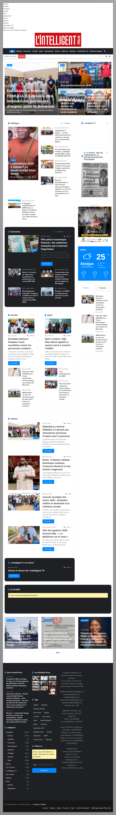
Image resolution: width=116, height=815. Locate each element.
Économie (6, 9)
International (7, 16)
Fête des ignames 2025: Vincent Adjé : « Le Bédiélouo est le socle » (55, 533)
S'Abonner (23, 30)
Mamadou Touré (38, 732)
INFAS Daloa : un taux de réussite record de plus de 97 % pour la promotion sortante (54, 56)
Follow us (38, 746)
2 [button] (59, 652)
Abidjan (35, 705)
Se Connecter (14, 30)
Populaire (102, 288)
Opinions (6, 21)
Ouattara (49, 732)
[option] (58, 88)
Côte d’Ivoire (46, 716)
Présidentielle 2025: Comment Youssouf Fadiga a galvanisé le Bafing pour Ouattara (63, 168)
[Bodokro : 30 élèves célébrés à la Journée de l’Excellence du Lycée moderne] (36, 688)
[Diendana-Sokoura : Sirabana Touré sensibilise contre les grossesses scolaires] (88, 299)
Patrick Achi (37, 736)
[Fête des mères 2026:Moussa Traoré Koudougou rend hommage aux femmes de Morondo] (85, 75)
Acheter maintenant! (82, 808)
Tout (61, 123)
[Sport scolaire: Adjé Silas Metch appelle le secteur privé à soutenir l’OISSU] (44, 683)
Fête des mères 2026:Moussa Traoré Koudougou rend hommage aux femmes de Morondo (83, 82)
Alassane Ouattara (39, 709)
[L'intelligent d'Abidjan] (58, 40)
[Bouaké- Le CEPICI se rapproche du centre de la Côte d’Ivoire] (47, 291)
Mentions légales (8, 28)
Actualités (9, 732)
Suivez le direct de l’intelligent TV (26, 570)
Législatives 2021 (38, 728)
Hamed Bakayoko (45, 720)
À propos (52, 808)
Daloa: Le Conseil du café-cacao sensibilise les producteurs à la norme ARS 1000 (29, 276)
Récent (86, 288)
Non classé (10, 774)
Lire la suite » (47, 264)
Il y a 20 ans (10, 767)
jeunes (35, 724)
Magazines (12, 788)
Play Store (6, 30)
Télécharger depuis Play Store (101, 808)
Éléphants (49, 739)
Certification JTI (8, 25)
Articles (10, 785)
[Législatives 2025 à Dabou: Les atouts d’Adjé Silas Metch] (23, 153)
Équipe (59, 808)
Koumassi (44, 724)
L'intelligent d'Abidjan (39, 804)
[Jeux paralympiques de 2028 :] (51, 372)
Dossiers (6, 23)
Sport (4, 13)
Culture (5, 18)
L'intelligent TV (11, 771)
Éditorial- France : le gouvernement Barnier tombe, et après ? (19, 642)
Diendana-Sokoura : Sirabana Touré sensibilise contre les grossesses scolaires (101, 302)
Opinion (9, 778)
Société (5, 11)
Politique (6, 6)
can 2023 (36, 716)
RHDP (46, 736)
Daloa (35, 720)
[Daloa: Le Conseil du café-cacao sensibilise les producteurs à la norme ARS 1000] (14, 273)
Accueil (5, 4)
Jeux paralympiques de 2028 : (64, 374)
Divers (8, 764)
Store (8, 781)
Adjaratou (44, 705)
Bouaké (46, 712)
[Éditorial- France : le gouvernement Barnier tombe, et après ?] (21, 633)
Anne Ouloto (37, 712)
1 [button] (57, 652)
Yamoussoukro (38, 739)
